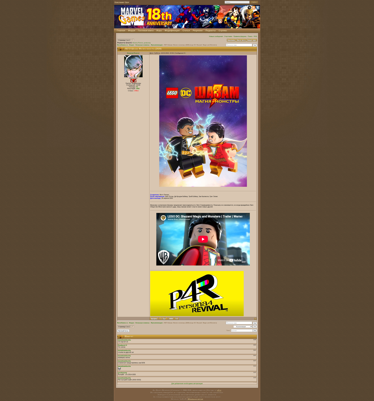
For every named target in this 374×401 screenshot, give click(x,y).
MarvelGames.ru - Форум (125, 45)
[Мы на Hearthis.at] (250, 8)
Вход (127, 2)
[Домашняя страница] (171, 318)
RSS (255, 36)
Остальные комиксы (142, 45)
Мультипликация (156, 45)
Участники (228, 36)
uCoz (219, 390)
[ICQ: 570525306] (176, 318)
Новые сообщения (216, 36)
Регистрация (119, 2)
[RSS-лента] (254, 8)
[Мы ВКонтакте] (258, 8)
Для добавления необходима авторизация (187, 383)
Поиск (250, 36)
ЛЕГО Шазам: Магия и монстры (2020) (176, 45)
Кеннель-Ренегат (138, 43)
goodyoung (147, 43)
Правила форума (239, 36)
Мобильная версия (195, 399)
